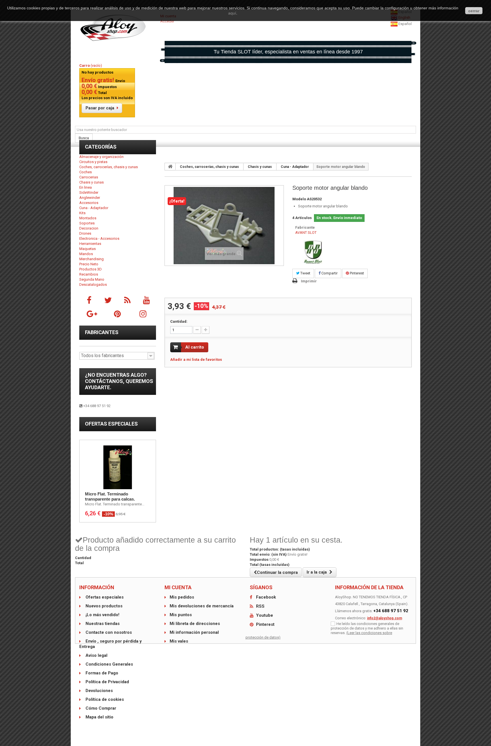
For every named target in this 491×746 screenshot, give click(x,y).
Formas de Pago (101, 673)
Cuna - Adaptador (93, 208)
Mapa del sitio (98, 717)
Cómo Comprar (100, 708)
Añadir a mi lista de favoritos (196, 359)
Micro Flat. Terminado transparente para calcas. (110, 496)
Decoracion (88, 228)
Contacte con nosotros (108, 632)
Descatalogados (93, 284)
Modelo (299, 199)
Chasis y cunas (91, 182)
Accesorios (88, 203)
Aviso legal (95, 655)
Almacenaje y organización (101, 157)
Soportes (87, 223)
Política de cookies (104, 699)
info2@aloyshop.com (384, 618)
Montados (87, 218)
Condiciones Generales (108, 664)
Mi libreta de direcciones (195, 623)
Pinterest (356, 273)
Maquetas (87, 249)
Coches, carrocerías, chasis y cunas (108, 167)
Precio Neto (88, 264)
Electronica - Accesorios (99, 238)
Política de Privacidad (106, 681)
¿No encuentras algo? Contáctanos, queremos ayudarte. (119, 381)
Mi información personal (194, 632)
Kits (82, 213)
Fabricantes (101, 332)
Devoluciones (98, 690)
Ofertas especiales (111, 424)
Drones (85, 233)
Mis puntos (181, 614)
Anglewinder (89, 197)
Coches (85, 172)
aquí (232, 13)
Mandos (86, 254)
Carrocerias (88, 177)
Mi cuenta (178, 587)
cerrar (473, 11)
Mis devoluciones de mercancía (202, 606)
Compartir (329, 273)
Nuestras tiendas (102, 623)
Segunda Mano (91, 279)
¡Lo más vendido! (101, 614)
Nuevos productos (103, 606)
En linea (85, 187)
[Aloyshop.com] (117, 28)
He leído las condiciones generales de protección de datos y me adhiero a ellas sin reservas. (367, 628)
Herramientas (90, 243)
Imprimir (309, 281)
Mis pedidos (182, 597)
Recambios (88, 274)
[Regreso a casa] (170, 166)
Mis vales (179, 641)
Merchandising (91, 259)
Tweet (304, 273)
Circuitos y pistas (93, 162)
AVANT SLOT (306, 232)
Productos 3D (90, 269)
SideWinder (88, 192)
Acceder (167, 21)
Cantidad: (179, 321)
